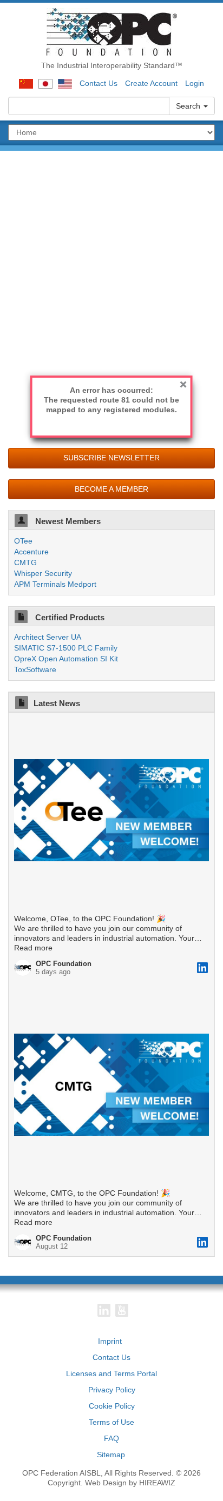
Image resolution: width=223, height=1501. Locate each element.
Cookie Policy (112, 1406)
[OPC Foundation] (112, 31)
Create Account (151, 83)
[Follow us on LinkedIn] (103, 1310)
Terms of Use (111, 1422)
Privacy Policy (111, 1389)
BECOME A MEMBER (111, 489)
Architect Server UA (47, 637)
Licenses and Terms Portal (111, 1373)
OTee (23, 541)
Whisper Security (43, 573)
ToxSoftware (35, 669)
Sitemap (111, 1454)
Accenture (31, 551)
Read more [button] (33, 947)
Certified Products (68, 617)
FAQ (111, 1438)
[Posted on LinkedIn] (202, 967)
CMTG (25, 562)
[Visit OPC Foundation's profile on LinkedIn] (25, 967)
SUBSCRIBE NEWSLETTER (111, 457)
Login (194, 83)
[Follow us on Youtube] (121, 1310)
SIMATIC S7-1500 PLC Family (65, 648)
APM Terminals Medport (55, 584)
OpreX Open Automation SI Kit (66, 658)
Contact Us (98, 83)
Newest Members (67, 521)
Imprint (110, 1341)
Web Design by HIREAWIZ (130, 1482)
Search (189, 106)
